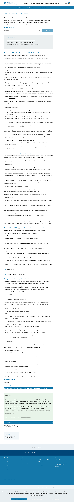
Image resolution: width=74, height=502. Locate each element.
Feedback (40, 447)
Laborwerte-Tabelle (16, 7)
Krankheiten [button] (32, 3)
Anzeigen (47, 30)
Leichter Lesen (40, 473)
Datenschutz (36, 487)
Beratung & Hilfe (41, 465)
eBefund (12, 437)
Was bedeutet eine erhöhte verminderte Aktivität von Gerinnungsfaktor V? (23, 44)
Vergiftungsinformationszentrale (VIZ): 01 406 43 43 (11, 472)
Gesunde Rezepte (24, 471)
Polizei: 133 (6, 461)
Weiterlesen (57, 466)
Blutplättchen (8, 67)
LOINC (5, 382)
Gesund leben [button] (26, 3)
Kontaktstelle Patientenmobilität (44, 459)
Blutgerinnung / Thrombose (26, 7)
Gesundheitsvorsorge (24, 473)
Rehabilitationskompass (42, 463)
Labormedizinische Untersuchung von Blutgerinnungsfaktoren (20, 42)
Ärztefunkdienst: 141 (7, 469)
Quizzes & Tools (40, 467)
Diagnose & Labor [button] (40, 3)
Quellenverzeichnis (8, 422)
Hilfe (20, 487)
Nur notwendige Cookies (37, 499)
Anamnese (17, 352)
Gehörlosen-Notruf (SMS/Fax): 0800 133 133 (11, 475)
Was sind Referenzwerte (26, 417)
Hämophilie (25, 186)
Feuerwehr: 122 (6, 463)
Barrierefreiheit (29, 487)
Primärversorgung (24, 469)
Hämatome (23, 316)
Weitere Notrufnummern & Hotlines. (10, 479)
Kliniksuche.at (40, 461)
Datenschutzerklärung (38, 495)
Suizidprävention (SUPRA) (25, 475)
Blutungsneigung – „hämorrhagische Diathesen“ (17, 47)
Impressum (24, 487)
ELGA (22, 467)
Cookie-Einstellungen (50, 493)
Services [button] (57, 3)
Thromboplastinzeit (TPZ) (47, 112)
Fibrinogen (14, 366)
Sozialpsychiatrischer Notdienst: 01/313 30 (11, 477)
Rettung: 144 (6, 459)
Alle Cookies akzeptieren (19, 499)
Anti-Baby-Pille (36, 243)
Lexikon (22, 461)
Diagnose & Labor (9, 7)
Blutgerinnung (8, 63)
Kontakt (40, 487)
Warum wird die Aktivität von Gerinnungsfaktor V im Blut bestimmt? (21, 40)
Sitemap (44, 487)
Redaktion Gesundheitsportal (13, 426)
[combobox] (22, 30)
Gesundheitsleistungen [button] (49, 3)
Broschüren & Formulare (42, 469)
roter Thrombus (12, 98)
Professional (40, 471)
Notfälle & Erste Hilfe (24, 463)
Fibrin (20, 93)
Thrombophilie (19, 146)
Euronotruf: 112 (6, 465)
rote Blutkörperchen (24, 96)
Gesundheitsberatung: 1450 (8, 467)
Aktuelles (22, 459)
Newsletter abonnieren (45, 452)
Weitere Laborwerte (9, 27)
